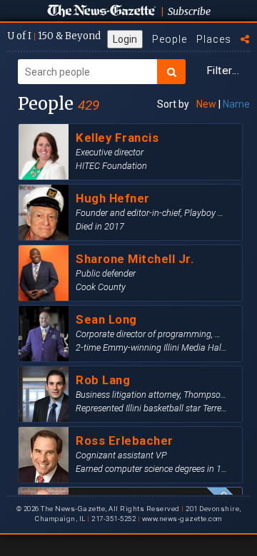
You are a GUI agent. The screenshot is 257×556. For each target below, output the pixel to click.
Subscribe (189, 11)
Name (236, 104)
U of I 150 (54, 36)
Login (125, 39)
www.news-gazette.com (182, 518)
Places (213, 39)
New (206, 104)
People (169, 39)
